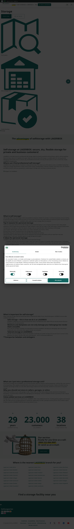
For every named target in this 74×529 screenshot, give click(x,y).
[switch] (29, 274)
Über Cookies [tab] (58, 251)
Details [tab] (37, 251)
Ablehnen (15, 280)
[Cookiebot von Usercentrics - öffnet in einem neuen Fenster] (62, 248)
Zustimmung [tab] (15, 251)
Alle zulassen (58, 280)
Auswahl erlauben (37, 280)
